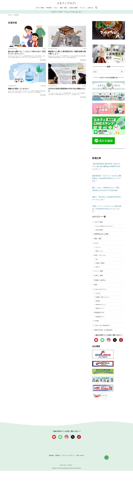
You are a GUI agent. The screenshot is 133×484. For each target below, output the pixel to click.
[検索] (96, 7)
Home (10, 15)
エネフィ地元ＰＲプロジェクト (104, 226)
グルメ (56, 8)
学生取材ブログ (99, 312)
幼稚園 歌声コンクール (102, 297)
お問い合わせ (80, 455)
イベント (82, 8)
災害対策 (16, 15)
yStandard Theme (56, 468)
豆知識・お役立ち (100, 280)
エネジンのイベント (100, 289)
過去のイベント (100, 308)
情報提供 (51, 455)
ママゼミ (98, 293)
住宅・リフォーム (100, 255)
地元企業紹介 (99, 230)
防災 (95, 285)
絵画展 (98, 301)
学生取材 (49, 8)
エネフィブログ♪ (66, 3)
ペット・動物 (98, 271)
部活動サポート (100, 316)
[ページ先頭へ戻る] (106, 457)
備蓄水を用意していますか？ (18, 88)
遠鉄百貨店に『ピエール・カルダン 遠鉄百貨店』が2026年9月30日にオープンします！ (106, 178)
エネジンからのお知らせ (102, 325)
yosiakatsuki (66, 468)
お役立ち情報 (73, 8)
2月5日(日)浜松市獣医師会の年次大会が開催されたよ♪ (67, 89)
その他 (96, 321)
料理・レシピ (99, 251)
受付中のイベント (101, 304)
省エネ (98, 267)
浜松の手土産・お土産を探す (103, 330)
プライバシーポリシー (68, 455)
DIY (97, 259)
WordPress (78, 468)
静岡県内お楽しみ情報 (101, 234)
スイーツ (98, 247)
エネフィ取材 (40, 8)
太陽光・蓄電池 (100, 263)
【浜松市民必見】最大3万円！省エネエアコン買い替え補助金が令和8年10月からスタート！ (106, 166)
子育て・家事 (98, 275)
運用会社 (58, 455)
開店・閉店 (63, 8)
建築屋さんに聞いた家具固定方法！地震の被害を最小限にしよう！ (67, 52)
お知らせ (90, 8)
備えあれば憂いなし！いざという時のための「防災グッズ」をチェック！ (27, 52)
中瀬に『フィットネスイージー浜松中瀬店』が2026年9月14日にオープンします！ (106, 208)
